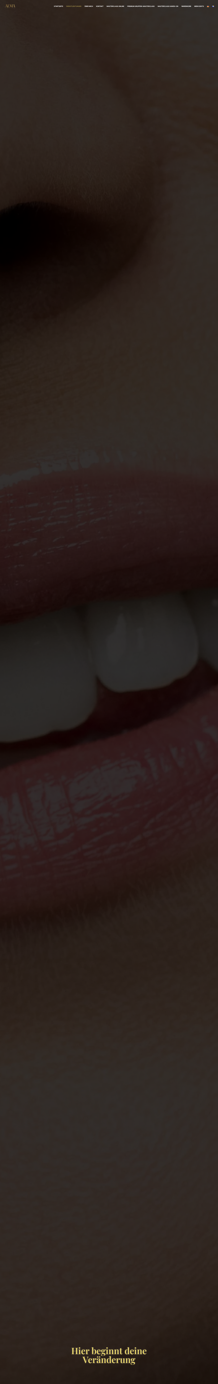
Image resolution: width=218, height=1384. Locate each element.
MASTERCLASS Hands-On (168, 6)
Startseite (58, 6)
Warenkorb (186, 6)
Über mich (89, 6)
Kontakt (99, 6)
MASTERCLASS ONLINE (115, 6)
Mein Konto (199, 6)
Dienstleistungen (73, 6)
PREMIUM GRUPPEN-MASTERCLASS (141, 6)
